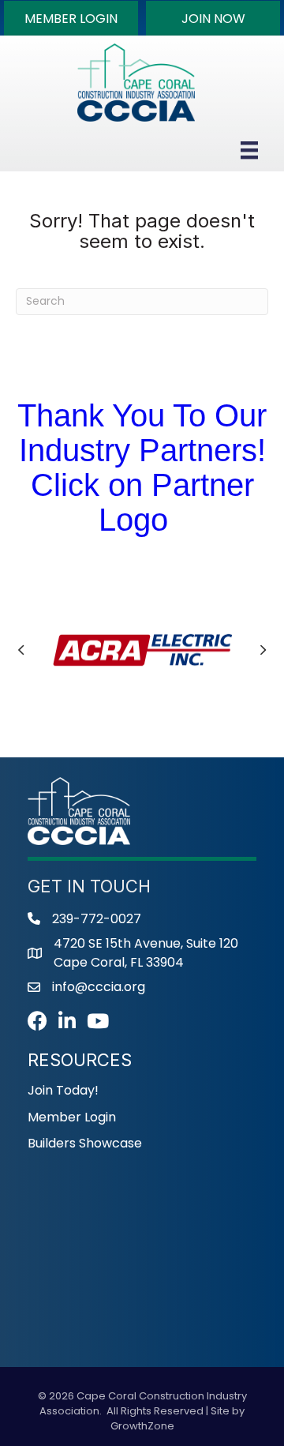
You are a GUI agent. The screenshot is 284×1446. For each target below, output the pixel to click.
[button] (71, 18)
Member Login (72, 1117)
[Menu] (249, 150)
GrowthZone (142, 1425)
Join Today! (63, 1090)
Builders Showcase (85, 1143)
